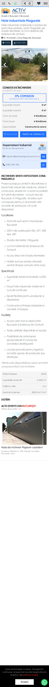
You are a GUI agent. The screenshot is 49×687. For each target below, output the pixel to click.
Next (44, 64)
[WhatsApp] (44, 682)
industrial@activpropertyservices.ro (3, 2)
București (14, 16)
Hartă (7, 43)
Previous (5, 64)
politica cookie (30, 675)
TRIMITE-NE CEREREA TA (33, 134)
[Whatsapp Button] (15, 3)
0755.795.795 (9, 2)
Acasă (4, 16)
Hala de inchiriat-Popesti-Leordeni (22, 447)
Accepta (24, 682)
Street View (21, 43)
